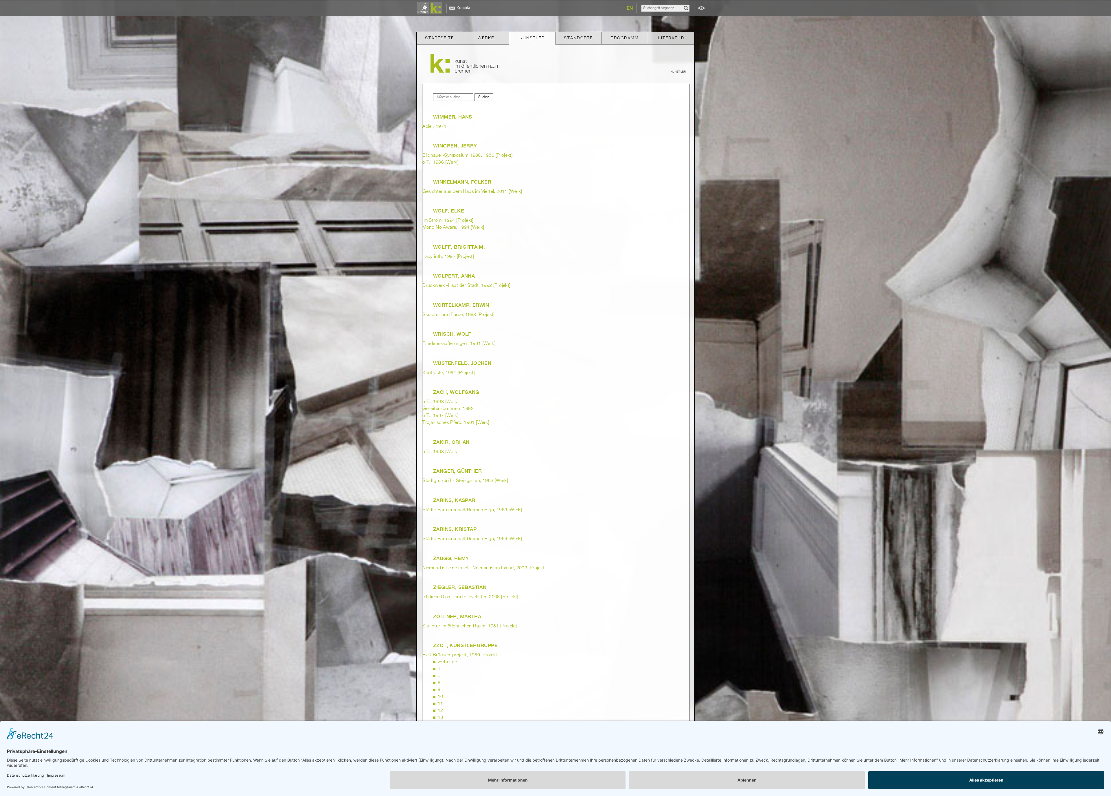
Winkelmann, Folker (462, 182)
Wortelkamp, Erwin (461, 305)
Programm (625, 38)
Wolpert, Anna (454, 276)
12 (440, 710)
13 (440, 717)
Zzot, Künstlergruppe (465, 645)
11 (440, 703)
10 (440, 697)
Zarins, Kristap (455, 529)
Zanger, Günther (457, 471)
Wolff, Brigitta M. (459, 247)
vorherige (447, 662)
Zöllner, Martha (457, 616)
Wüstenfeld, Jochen (462, 363)
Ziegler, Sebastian (459, 587)
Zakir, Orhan (451, 442)
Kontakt (463, 8)
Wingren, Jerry (455, 146)
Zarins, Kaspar (454, 500)
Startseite (439, 38)
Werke (486, 38)
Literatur (671, 38)
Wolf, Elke (448, 211)
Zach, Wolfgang (456, 392)
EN (630, 8)
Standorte (578, 38)
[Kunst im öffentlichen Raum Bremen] (430, 8)
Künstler (532, 38)
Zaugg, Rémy (451, 558)
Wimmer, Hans (452, 117)
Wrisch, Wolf (452, 334)
